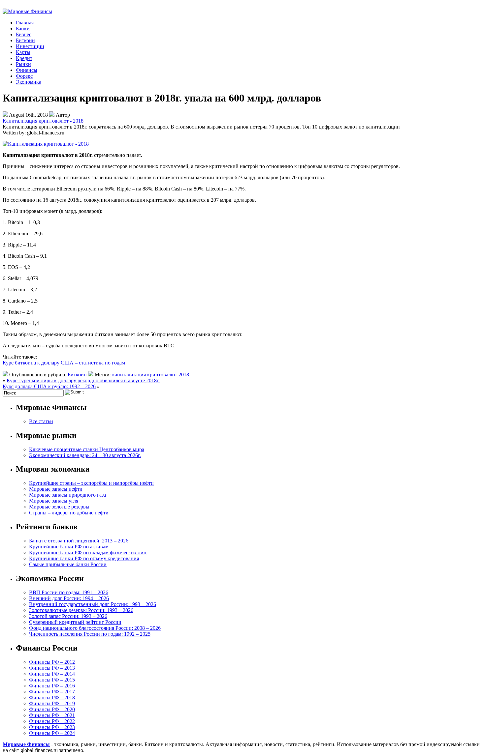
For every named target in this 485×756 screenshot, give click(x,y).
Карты (23, 52)
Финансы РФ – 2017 (52, 691)
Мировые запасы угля (53, 501)
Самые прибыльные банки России (68, 564)
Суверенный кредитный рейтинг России (75, 622)
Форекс (24, 76)
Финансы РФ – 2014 (52, 674)
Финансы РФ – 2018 (52, 697)
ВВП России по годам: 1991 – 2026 (68, 592)
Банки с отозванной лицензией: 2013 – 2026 (78, 540)
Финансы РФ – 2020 (52, 709)
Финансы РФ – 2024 (52, 733)
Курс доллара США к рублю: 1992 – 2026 (49, 386)
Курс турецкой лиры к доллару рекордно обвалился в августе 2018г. (83, 380)
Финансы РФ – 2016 (52, 685)
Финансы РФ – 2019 (52, 703)
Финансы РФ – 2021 (52, 715)
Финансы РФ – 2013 (52, 668)
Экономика (28, 82)
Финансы (26, 70)
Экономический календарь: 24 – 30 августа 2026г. (85, 455)
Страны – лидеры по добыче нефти (69, 512)
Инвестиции (30, 46)
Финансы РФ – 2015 (52, 680)
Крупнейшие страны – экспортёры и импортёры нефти (91, 483)
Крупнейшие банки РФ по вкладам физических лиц (87, 552)
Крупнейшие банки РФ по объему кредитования (84, 558)
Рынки (23, 64)
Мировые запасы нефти (55, 489)
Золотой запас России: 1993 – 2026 (68, 616)
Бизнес (23, 34)
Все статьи (41, 421)
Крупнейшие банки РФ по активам (69, 546)
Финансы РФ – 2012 (52, 662)
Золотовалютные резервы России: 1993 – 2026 (81, 610)
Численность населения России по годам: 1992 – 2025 (89, 634)
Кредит (24, 58)
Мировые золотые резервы (59, 506)
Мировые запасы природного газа (67, 495)
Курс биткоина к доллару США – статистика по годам (64, 362)
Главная (25, 22)
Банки (23, 28)
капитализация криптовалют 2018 (150, 374)
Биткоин (25, 40)
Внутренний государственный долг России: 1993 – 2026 (92, 604)
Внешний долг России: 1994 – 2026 (69, 598)
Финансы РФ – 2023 (52, 727)
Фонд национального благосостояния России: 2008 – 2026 (95, 628)
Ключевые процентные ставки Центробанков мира (86, 449)
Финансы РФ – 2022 (52, 721)
